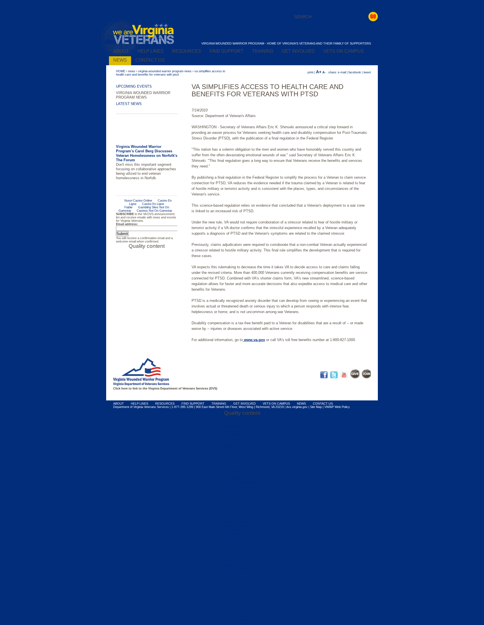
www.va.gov (254, 340)
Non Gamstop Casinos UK (242, 458)
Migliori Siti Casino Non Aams (242, 569)
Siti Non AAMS (242, 585)
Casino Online (242, 534)
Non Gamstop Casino (242, 475)
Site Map (316, 407)
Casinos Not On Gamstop (242, 510)
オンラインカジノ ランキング (242, 466)
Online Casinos (242, 451)
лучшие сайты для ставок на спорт (242, 545)
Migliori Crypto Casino (242, 565)
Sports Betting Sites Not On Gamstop (242, 514)
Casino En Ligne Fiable (242, 447)
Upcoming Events (134, 86)
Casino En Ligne (242, 435)
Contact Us (150, 60)
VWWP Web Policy (337, 407)
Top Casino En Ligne (242, 553)
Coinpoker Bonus (242, 604)
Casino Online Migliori (242, 522)
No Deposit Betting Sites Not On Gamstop (242, 526)
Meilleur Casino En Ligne (242, 431)
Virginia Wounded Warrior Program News (165, 71)
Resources (186, 51)
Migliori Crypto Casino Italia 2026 (242, 616)
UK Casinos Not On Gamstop (242, 419)
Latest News (129, 104)
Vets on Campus (343, 51)
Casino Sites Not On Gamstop (242, 427)
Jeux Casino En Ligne (242, 573)
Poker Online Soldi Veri (242, 592)
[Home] (143, 43)
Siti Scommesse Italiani (242, 483)
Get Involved (298, 51)
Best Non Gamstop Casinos (242, 454)
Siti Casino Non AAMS (242, 612)
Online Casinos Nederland (242, 462)
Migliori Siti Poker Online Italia (242, 596)
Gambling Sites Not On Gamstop (242, 423)
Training (262, 51)
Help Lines (150, 51)
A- (324, 72)
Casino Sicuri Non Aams (242, 577)
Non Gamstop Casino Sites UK (242, 443)
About (121, 51)
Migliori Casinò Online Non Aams (242, 581)
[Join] (366, 377)
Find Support (226, 51)
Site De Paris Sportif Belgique (242, 542)
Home (120, 71)
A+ (319, 71)
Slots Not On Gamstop (242, 471)
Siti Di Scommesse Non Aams (242, 620)
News (120, 60)
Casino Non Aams (242, 589)
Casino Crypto (242, 530)
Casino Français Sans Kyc (242, 549)
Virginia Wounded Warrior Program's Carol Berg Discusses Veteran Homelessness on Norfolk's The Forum (146, 131)
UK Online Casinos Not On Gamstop (242, 506)
